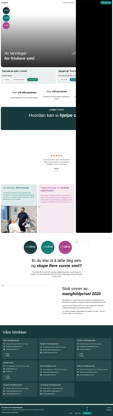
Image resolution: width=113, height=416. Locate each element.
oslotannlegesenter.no (12, 349)
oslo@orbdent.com (11, 369)
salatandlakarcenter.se (49, 375)
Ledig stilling (8, 354)
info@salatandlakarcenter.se (51, 372)
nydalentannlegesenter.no (50, 352)
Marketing (109, 410)
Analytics (109, 407)
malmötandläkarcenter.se (87, 375)
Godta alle (87, 413)
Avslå (70, 413)
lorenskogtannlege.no (49, 394)
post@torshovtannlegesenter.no (89, 346)
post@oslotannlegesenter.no (14, 346)
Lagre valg (77, 413)
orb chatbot (56, 109)
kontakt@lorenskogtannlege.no (52, 391)
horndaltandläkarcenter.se (13, 394)
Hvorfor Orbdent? (68, 2)
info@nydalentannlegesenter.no (52, 350)
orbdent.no (9, 371)
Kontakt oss (94, 2)
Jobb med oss (106, 2)
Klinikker (79, 2)
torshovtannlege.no (85, 349)
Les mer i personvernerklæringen (9, 412)
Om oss (86, 2)
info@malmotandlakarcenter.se (89, 372)
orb (4, 3)
